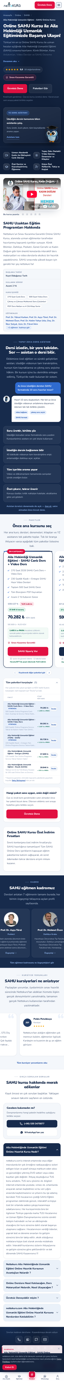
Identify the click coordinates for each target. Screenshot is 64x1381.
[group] (32, 933)
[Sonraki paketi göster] (49, 672)
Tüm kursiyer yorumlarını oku (32, 1062)
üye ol (48, 506)
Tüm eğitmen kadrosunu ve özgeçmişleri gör (32, 962)
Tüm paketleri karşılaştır (21, 682)
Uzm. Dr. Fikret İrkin (28, 324)
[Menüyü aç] (59, 5)
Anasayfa (7, 15)
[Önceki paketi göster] (15, 672)
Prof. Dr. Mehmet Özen (40, 930)
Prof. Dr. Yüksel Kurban (17, 317)
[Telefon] (19, 1339)
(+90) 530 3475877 (34, 1123)
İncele (53, 709)
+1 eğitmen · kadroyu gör (19, 327)
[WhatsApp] (27, 1339)
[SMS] (36, 1339)
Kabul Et (9, 1367)
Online (18, 15)
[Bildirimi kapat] (58, 1348)
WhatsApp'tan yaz (34, 1132)
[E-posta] (45, 1339)
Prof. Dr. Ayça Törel (38, 317)
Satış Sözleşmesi (18, 780)
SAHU (27, 15)
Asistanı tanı (13, 137)
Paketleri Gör (40, 88)
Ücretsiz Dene (45, 4)
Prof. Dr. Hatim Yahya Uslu (33, 320)
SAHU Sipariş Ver (28, 651)
